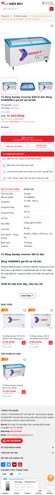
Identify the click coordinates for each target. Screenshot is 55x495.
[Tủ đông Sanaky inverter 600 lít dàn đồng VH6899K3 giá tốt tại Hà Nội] (14, 370)
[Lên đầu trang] (51, 471)
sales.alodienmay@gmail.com (20, 435)
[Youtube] (14, 464)
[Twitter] (9, 464)
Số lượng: (5, 127)
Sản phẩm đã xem (11, 354)
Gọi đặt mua (41, 146)
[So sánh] (5, 112)
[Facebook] (3, 464)
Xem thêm (6, 304)
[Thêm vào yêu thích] (52, 26)
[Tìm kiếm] (52, 9)
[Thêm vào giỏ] (24, 343)
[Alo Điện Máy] (12, 3)
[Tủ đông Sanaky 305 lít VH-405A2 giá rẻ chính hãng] (41, 321)
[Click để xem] (27, 50)
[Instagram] (20, 464)
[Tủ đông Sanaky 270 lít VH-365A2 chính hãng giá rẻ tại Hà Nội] (14, 321)
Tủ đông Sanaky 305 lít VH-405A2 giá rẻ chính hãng (39, 337)
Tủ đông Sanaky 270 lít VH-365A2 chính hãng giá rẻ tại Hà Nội (14, 337)
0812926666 (16, 431)
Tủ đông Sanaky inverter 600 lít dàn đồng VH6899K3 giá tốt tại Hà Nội (12, 386)
